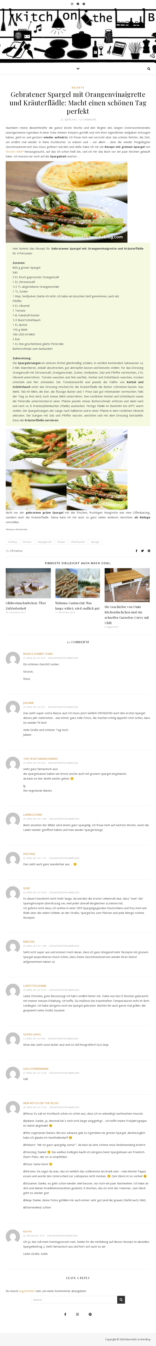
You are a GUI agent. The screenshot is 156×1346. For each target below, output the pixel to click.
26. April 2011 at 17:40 (34, 945)
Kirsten (28, 941)
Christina (16, 551)
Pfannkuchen (78, 542)
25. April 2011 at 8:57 (34, 657)
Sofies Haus (32, 1034)
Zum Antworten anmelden (63, 657)
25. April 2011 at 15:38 (34, 818)
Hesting (29, 854)
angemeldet (27, 1291)
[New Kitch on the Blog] (78, 35)
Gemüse (27, 542)
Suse (26, 888)
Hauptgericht (44, 542)
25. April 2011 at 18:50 (34, 892)
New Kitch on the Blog (40, 1103)
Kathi (27, 1231)
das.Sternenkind (36, 1069)
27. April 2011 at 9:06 (34, 1038)
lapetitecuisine (34, 986)
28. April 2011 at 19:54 (34, 1107)
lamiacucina (32, 814)
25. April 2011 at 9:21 (34, 707)
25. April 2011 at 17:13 (34, 858)
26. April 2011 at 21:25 (34, 989)
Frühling (12, 542)
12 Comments (87, 119)
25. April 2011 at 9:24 (34, 762)
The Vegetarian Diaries (40, 758)
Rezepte (78, 87)
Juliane (28, 703)
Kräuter (61, 542)
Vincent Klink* (15, 151)
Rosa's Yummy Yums (38, 654)
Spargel (95, 542)
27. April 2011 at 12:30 (34, 1072)
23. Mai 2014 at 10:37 (34, 1235)
